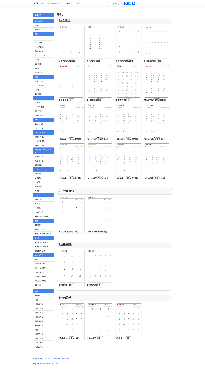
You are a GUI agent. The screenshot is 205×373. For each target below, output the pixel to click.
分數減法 (38, 182)
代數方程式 (39, 255)
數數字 (37, 30)
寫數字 (37, 25)
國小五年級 (39, 317)
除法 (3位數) (39, 128)
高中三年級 (39, 347)
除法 (36, 120)
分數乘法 (38, 186)
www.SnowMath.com (50, 363)
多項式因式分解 (40, 277)
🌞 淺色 (115, 3)
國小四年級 (39, 313)
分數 (36, 169)
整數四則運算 (40, 137)
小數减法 (38, 204)
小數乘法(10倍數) (41, 216)
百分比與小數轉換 (41, 246)
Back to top (37, 359)
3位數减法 (39, 94)
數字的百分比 (40, 251)
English (69, 3)
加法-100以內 (40, 51)
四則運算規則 (40, 133)
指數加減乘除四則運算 (43, 234)
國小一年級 (39, 300)
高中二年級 (39, 343)
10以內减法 (39, 81)
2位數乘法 (38, 111)
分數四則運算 (40, 141)
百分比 (37, 238)
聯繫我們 (65, 359)
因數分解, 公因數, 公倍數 (43, 151)
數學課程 (38, 15)
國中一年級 (39, 325)
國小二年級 (39, 304)
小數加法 (38, 199)
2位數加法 (38, 60)
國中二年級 (39, 330)
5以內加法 (38, 38)
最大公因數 (39, 157)
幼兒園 (37, 295)
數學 (47, 3)
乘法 (36, 98)
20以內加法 (39, 47)
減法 (36, 77)
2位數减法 (38, 90)
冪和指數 (38, 285)
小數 (36, 195)
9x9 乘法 (38, 103)
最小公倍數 (39, 161)
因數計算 (38, 165)
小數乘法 (38, 208)
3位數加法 (39, 64)
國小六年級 (39, 321)
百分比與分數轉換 (41, 242)
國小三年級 (39, 308)
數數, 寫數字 (39, 21)
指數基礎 (38, 225)
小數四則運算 (40, 145)
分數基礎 (38, 174)
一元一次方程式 (40, 264)
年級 (42, 3)
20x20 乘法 (39, 107)
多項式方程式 (40, 272)
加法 (36, 34)
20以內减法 (39, 85)
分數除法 (38, 191)
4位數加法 (39, 68)
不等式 (37, 259)
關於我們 (56, 359)
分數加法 (38, 178)
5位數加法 (38, 73)
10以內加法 (39, 43)
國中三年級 (39, 334)
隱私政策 (48, 359)
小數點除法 (39, 212)
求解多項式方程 (40, 281)
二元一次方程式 (40, 268)
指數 (36, 221)
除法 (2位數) (39, 124)
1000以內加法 (40, 55)
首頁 (35, 3)
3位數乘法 (39, 115)
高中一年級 (39, 338)
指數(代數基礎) (40, 229)
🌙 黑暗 (121, 3)
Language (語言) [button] (56, 3)
